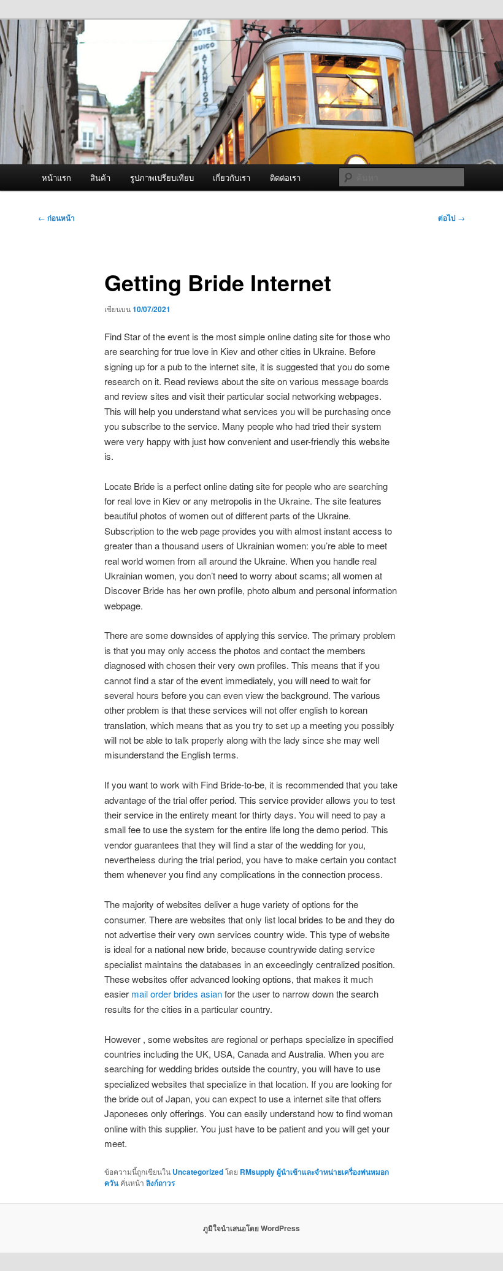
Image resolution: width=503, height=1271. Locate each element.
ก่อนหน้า (56, 217)
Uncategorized (197, 1171)
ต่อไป (451, 217)
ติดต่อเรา (285, 177)
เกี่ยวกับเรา (231, 177)
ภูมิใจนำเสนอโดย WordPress (251, 1228)
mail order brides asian (176, 993)
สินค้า (100, 177)
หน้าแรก (56, 177)
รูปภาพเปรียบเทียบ (162, 177)
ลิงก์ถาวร (160, 1182)
